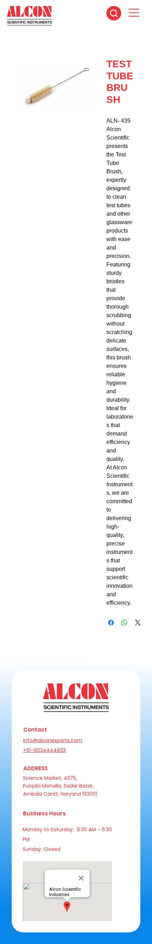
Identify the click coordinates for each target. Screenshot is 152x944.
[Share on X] (138, 622)
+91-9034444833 (44, 750)
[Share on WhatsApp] (124, 622)
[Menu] (134, 12)
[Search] (113, 13)
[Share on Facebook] (111, 622)
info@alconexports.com (52, 740)
